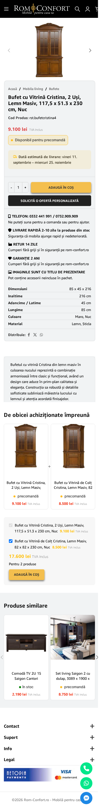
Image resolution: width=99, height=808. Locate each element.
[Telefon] (86, 768)
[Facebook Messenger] (86, 798)
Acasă (12, 89)
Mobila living (33, 89)
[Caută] (77, 9)
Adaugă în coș (61, 187)
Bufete (54, 89)
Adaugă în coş (26, 574)
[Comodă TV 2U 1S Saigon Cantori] (26, 641)
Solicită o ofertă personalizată (50, 201)
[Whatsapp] (86, 783)
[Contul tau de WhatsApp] (41, 334)
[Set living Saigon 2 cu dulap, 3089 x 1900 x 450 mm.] (73, 641)
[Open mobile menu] (6, 9)
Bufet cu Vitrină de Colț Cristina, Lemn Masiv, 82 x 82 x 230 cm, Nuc (73, 487)
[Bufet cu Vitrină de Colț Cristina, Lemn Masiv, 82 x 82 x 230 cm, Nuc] (73, 450)
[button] (9, 50)
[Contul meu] (87, 9)
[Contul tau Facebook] (29, 334)
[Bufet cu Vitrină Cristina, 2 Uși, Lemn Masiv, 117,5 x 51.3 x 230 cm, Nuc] (26, 450)
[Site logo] (42, 8)
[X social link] (35, 334)
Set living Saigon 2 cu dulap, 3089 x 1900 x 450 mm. (73, 678)
